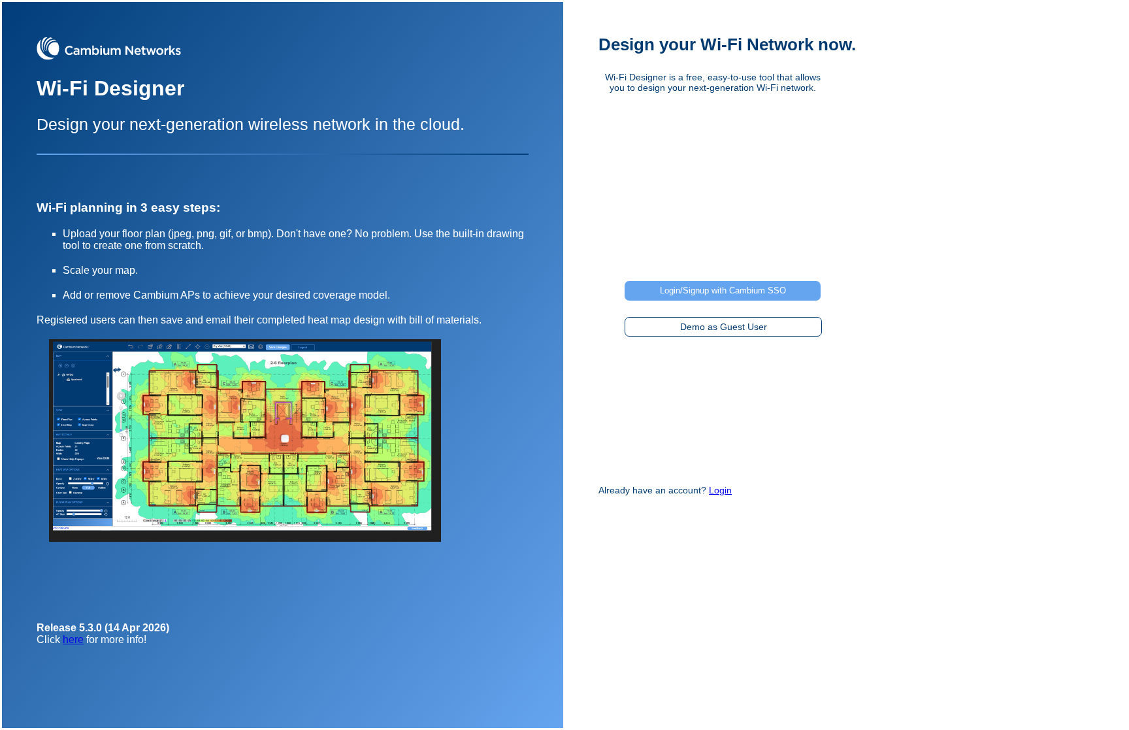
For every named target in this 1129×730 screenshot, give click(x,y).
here (73, 639)
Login (720, 490)
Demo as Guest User (723, 327)
